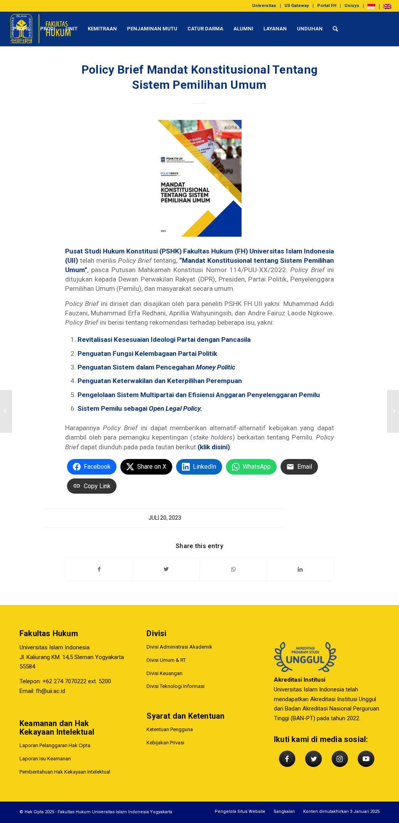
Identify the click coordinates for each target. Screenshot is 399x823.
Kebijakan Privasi (165, 743)
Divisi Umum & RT (166, 660)
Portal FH (326, 5)
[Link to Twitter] (22, 63)
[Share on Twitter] (166, 569)
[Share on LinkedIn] (300, 569)
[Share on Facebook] (98, 569)
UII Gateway (296, 5)
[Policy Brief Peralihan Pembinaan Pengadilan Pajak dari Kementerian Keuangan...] (393, 411)
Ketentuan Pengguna (170, 729)
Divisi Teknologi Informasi (176, 686)
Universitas (264, 5)
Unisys (351, 5)
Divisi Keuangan (164, 673)
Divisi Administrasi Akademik (179, 647)
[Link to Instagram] (33, 63)
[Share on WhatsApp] (233, 569)
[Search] (335, 28)
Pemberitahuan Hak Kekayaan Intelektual (64, 772)
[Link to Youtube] (45, 63)
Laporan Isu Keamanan (45, 758)
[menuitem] (264, 6)
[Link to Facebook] (10, 63)
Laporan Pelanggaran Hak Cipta (54, 745)
